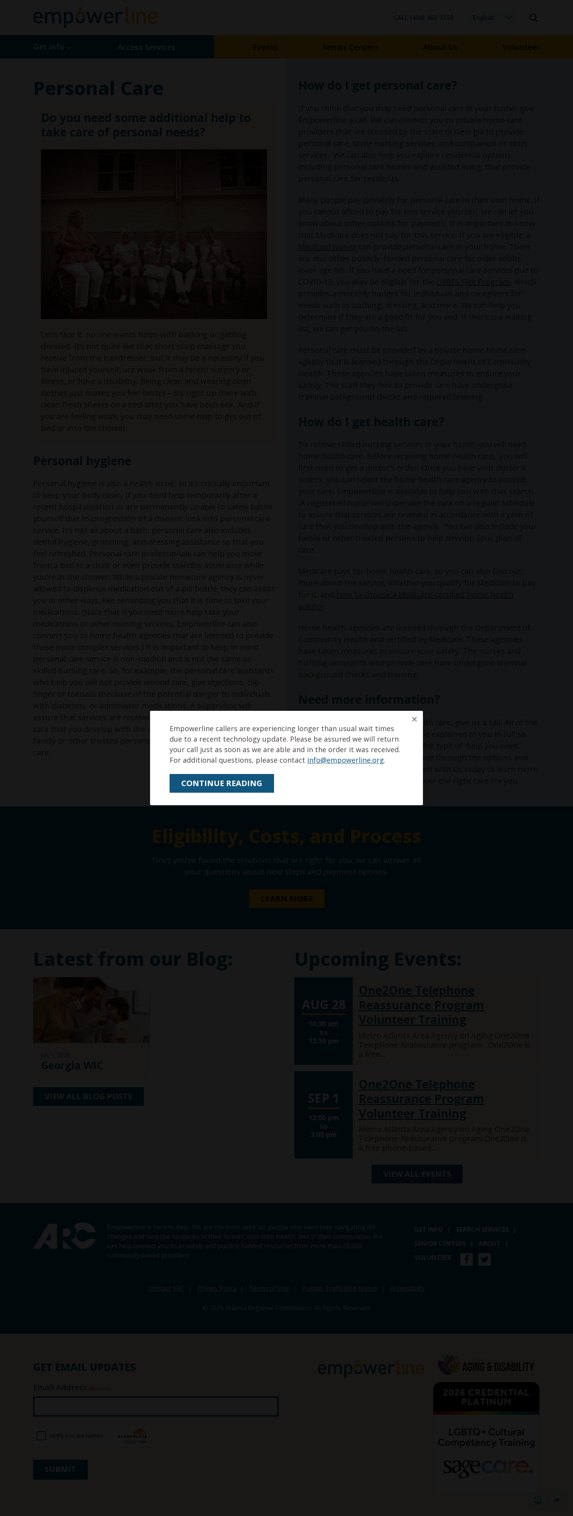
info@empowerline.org (345, 760)
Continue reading (221, 783)
